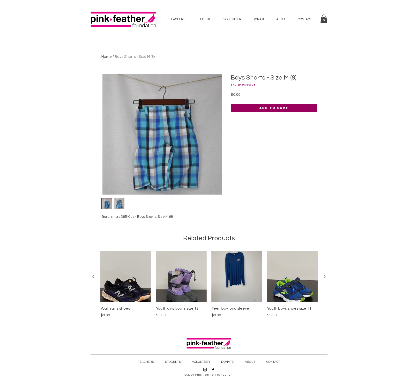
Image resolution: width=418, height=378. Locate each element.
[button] (323, 19)
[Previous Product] (93, 276)
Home (106, 56)
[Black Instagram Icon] (205, 369)
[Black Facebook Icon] (213, 369)
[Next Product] (325, 276)
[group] (209, 287)
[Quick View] (125, 276)
